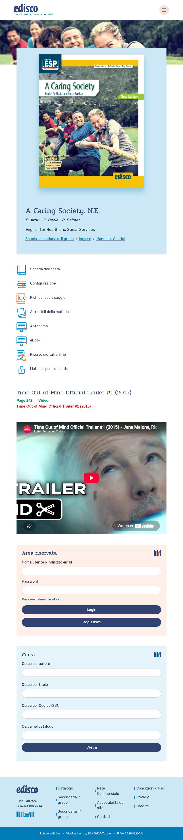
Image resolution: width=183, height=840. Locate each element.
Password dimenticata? (40, 599)
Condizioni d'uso (150, 788)
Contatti (104, 817)
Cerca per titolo (35, 684)
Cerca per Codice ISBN (40, 705)
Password (30, 581)
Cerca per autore (36, 664)
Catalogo (65, 788)
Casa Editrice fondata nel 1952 (33, 14)
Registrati (92, 622)
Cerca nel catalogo (37, 726)
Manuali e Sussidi (110, 239)
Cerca (91, 747)
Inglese (85, 239)
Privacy (142, 797)
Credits (142, 806)
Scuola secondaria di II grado (49, 239)
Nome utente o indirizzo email (47, 562)
